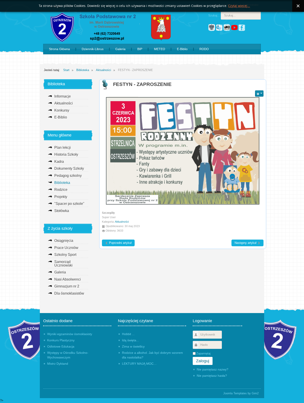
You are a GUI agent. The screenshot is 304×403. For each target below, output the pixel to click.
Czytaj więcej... (239, 6)
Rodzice (60, 189)
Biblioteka (62, 183)
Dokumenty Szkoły (69, 168)
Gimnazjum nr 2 (66, 286)
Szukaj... (214, 15)
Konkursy (61, 110)
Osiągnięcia (63, 240)
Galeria (60, 272)
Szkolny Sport (65, 254)
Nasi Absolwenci (67, 279)
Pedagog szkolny (68, 175)
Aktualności (122, 221)
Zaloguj (202, 361)
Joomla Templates (235, 393)
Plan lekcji (62, 147)
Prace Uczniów (66, 248)
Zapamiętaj (203, 353)
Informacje (62, 96)
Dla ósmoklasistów (69, 293)
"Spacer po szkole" (69, 204)
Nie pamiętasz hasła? (212, 375)
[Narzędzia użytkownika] (259, 93)
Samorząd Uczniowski (63, 263)
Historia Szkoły (66, 154)
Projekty (60, 197)
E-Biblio (60, 117)
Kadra (59, 161)
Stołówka (61, 211)
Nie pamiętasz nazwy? (212, 369)
